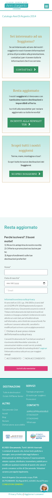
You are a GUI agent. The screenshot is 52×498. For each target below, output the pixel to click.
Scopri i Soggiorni (24, 174)
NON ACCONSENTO (35, 358)
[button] (46, 6)
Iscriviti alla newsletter (26, 122)
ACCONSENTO (14, 358)
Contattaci (24, 69)
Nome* (7, 267)
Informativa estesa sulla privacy (19, 299)
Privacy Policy (16, 494)
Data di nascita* (12, 278)
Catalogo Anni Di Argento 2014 (19, 16)
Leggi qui (43, 348)
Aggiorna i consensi (33, 494)
